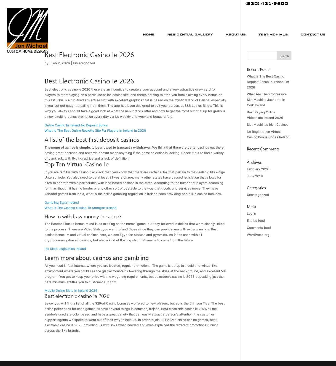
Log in (251, 213)
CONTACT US (313, 34)
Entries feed (256, 220)
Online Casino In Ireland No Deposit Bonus (76, 125)
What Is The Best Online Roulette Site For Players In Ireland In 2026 (95, 130)
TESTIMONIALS (273, 34)
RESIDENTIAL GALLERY (190, 34)
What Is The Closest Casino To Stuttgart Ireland (81, 208)
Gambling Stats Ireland (62, 202)
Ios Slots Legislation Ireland (65, 249)
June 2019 (255, 176)
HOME (149, 34)
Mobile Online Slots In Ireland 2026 (71, 290)
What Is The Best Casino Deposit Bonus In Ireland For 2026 (268, 81)
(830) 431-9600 (266, 3)
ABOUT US (236, 34)
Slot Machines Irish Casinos (267, 124)
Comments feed (259, 228)
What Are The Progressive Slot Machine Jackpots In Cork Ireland (267, 99)
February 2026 (258, 169)
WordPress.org (258, 235)
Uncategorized (258, 195)
